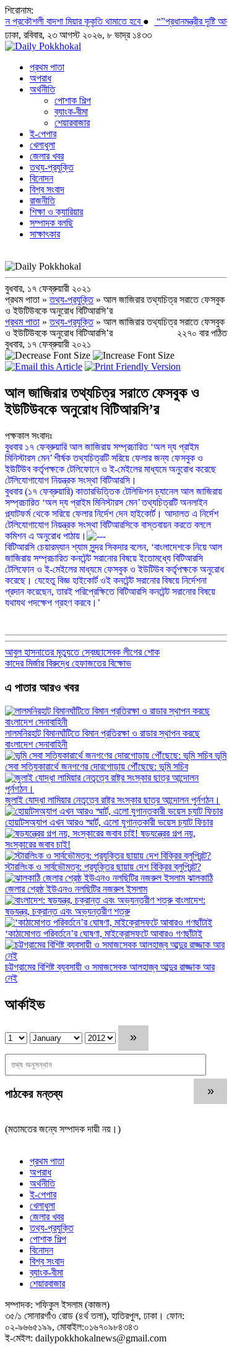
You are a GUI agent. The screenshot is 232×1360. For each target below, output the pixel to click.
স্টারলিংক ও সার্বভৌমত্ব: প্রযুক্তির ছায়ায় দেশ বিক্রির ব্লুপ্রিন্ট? (103, 867)
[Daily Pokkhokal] (43, 46)
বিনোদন (41, 178)
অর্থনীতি (42, 89)
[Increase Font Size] (133, 355)
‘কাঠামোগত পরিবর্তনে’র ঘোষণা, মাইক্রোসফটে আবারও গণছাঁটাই (103, 933)
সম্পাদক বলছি (51, 223)
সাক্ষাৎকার (45, 234)
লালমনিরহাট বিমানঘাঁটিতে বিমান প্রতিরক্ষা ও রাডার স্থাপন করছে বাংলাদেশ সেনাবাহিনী (102, 739)
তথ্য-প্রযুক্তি (52, 167)
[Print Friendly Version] (133, 366)
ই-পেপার (43, 134)
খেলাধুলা (42, 145)
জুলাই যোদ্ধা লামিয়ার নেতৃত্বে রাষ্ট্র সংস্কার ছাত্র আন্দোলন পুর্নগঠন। (112, 800)
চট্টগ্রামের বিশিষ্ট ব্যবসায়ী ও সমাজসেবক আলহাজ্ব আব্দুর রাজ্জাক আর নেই (110, 972)
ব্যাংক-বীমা (71, 111)
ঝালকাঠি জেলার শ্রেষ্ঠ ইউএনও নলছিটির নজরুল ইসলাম (109, 883)
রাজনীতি (42, 200)
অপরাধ (40, 78)
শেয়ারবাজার (72, 123)
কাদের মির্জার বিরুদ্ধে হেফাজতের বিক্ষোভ (68, 663)
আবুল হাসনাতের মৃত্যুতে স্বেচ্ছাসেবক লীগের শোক (82, 652)
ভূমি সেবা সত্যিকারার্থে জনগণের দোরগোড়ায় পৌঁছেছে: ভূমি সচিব (115, 761)
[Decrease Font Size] (47, 355)
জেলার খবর (47, 156)
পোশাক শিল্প (72, 100)
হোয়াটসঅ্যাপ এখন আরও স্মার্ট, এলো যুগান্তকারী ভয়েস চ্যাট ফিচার (109, 822)
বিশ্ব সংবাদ (47, 189)
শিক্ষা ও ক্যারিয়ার (56, 212)
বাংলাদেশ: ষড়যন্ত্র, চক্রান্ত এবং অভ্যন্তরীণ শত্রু (105, 906)
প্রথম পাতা (47, 67)
